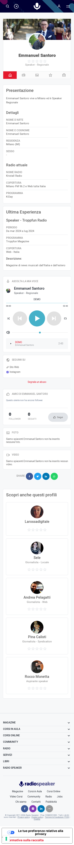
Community (33, 797)
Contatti (36, 802)
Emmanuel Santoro (37, 55)
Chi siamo (20, 802)
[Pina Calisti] (37, 636)
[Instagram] (32, 808)
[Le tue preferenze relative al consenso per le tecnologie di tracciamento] (6, 838)
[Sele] (37, 557)
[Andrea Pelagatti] (37, 596)
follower (15, 417)
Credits (37, 819)
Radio (48, 797)
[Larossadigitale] (37, 519)
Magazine (17, 791)
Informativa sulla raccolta (24, 840)
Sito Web (14, 367)
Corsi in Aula (35, 791)
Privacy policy (24, 817)
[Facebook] (24, 808)
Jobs (60, 797)
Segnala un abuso (37, 382)
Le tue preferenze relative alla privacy (40, 832)
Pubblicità (51, 802)
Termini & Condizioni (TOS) (57, 817)
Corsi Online (53, 791)
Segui (60, 417)
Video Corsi (16, 797)
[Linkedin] (41, 808)
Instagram (15, 372)
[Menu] (59, 6)
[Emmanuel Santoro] (37, 42)
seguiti (32, 417)
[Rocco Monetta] (37, 675)
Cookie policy (37, 817)
